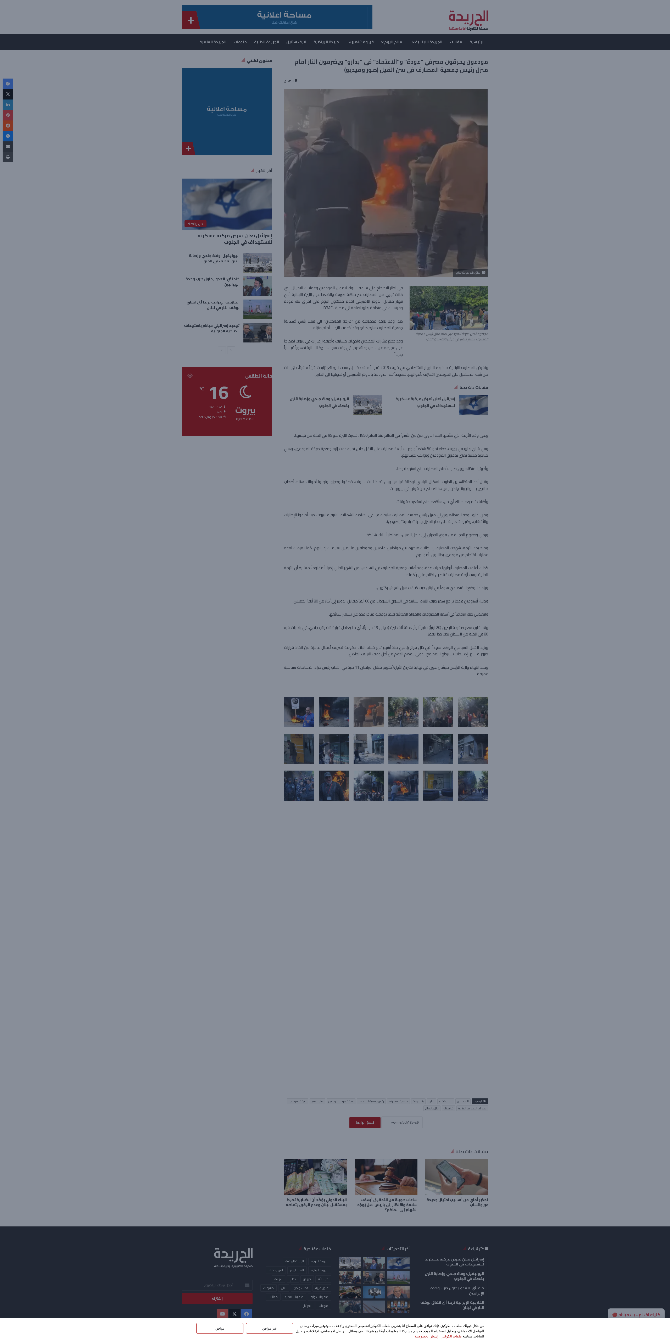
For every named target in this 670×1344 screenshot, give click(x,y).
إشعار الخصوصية (426, 1336)
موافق (220, 1328)
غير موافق (269, 1328)
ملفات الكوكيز (452, 1336)
